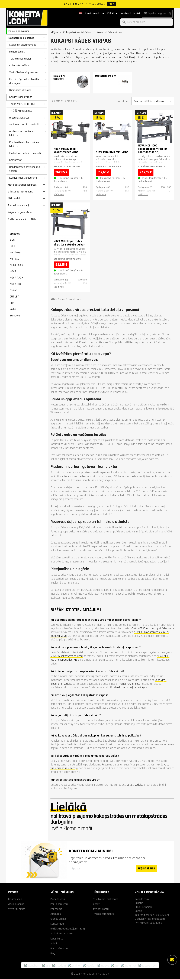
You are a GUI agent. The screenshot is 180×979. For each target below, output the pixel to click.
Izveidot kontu (101, 909)
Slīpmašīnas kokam (20, 90)
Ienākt (136, 13)
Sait (12, 303)
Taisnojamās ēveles (20, 58)
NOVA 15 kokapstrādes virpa (66, 656)
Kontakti (126, 13)
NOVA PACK (16, 278)
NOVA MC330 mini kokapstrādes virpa (152, 628)
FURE (13, 246)
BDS (12, 240)
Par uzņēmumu (59, 904)
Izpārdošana (15, 899)
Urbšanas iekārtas (19, 117)
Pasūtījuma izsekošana (105, 899)
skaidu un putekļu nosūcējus (130, 687)
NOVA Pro (15, 284)
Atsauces (55, 914)
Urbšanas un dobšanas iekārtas (22, 133)
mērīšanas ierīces (129, 684)
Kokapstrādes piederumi (23, 177)
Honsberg (15, 252)
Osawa (13, 290)
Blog (52, 953)
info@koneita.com (154, 919)
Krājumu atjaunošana (20, 212)
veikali (53, 943)
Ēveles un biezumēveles (22, 45)
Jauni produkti (16, 904)
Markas (15, 234)
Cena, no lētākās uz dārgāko (153, 101)
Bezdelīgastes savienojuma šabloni (24, 169)
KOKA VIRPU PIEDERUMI (23, 104)
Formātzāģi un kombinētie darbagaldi (24, 81)
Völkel (13, 309)
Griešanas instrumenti (21, 191)
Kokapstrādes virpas (20, 97)
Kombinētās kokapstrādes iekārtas (24, 144)
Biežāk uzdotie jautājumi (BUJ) (67, 928)
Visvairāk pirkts (16, 909)
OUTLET (14, 297)
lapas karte (56, 938)
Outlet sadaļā (134, 785)
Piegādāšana (57, 899)
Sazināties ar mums (61, 933)
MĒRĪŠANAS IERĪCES (21, 111)
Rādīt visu (59, 194)
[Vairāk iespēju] (172, 960)
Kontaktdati (57, 923)
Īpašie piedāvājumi (19, 31)
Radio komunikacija (19, 205)
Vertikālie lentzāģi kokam (23, 72)
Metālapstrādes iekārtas (22, 184)
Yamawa (15, 315)
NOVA (13, 271)
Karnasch (15, 259)
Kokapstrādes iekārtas (21, 38)
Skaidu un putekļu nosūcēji (24, 124)
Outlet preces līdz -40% (22, 219)
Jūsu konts (101, 892)
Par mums (56, 909)
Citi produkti (15, 198)
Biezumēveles (17, 51)
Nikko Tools (16, 265)
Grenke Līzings (58, 919)
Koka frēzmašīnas (19, 65)
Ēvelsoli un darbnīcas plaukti (25, 153)
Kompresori (15, 160)
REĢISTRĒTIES (146, 868)
